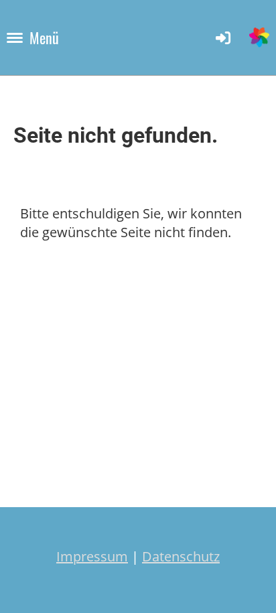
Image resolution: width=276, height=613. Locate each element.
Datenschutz (181, 556)
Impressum (92, 556)
